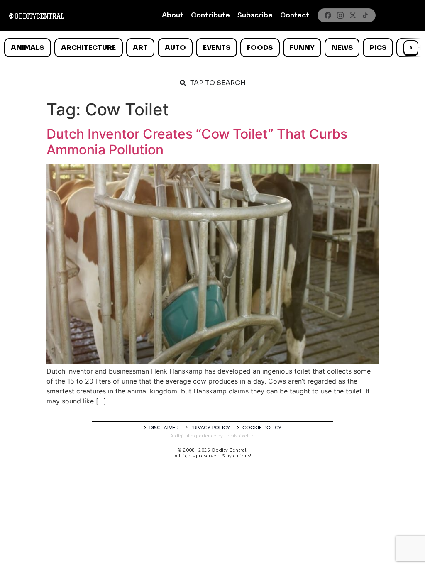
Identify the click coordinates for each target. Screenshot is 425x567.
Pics (378, 47)
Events (216, 47)
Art (140, 47)
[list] (212, 48)
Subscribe (255, 15)
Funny (302, 47)
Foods (260, 47)
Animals (27, 47)
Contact (294, 15)
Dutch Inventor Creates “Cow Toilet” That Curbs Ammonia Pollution (196, 142)
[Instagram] (340, 15)
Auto (175, 47)
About (172, 15)
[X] (352, 15)
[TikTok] (365, 15)
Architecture (88, 47)
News (342, 47)
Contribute (210, 15)
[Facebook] (328, 15)
